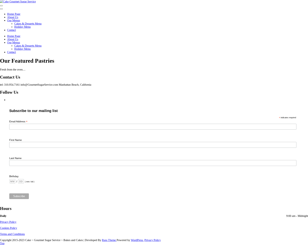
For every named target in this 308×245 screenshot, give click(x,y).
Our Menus (13, 20)
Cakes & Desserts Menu (28, 23)
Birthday (14, 176)
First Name (15, 140)
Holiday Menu (22, 26)
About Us (12, 17)
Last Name (15, 158)
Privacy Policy (8, 221)
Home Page (13, 13)
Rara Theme (109, 240)
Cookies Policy (8, 228)
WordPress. (137, 240)
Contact (11, 30)
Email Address (18, 121)
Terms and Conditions (12, 234)
